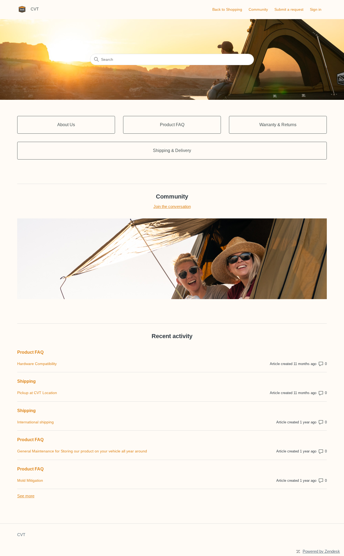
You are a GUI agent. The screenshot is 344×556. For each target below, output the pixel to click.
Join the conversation (172, 206)
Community (258, 9)
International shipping (35, 422)
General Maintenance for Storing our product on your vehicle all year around (82, 451)
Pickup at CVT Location (37, 393)
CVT (21, 534)
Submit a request (288, 9)
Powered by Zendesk (321, 551)
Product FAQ (30, 352)
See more (25, 496)
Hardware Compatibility (37, 364)
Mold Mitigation (30, 480)
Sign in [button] (315, 9)
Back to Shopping (227, 9)
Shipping (26, 381)
